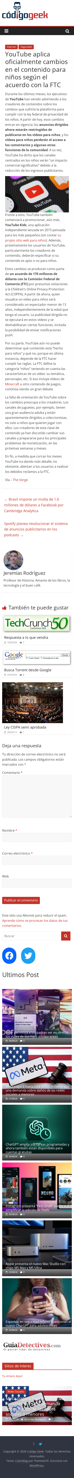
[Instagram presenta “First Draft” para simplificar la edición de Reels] (37, 1164)
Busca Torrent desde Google (27, 670)
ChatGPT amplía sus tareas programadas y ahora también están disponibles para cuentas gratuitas (37, 1148)
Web (5, 876)
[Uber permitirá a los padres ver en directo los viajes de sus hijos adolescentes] (37, 991)
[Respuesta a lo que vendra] (37, 616)
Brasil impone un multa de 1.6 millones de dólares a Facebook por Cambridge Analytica (34, 505)
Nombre (9, 830)
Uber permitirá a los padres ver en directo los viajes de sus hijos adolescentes (37, 1034)
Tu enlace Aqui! (12, 1376)
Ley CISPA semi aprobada (25, 727)
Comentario (12, 772)
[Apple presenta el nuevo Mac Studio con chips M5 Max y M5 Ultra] (37, 1222)
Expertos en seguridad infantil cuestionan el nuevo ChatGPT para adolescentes (38, 1323)
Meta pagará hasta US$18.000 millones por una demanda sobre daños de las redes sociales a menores (37, 1090)
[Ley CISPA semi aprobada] (32, 684)
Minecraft (12, 384)
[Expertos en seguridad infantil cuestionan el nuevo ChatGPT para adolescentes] (37, 1280)
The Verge (20, 480)
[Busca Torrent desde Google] (37, 652)
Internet (11, 46)
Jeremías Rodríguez (47, 1419)
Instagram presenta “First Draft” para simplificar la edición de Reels (33, 1208)
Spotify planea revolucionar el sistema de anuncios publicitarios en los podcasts (36, 529)
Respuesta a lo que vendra (26, 637)
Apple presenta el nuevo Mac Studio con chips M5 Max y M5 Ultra (36, 1266)
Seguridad (26, 46)
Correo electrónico (17, 853)
